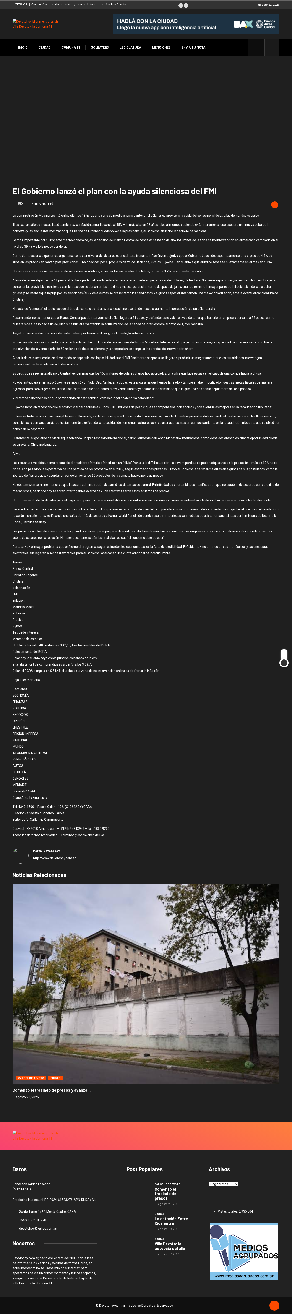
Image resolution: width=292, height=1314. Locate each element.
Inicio (23, 47)
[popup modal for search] (272, 47)
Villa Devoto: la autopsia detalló (170, 1246)
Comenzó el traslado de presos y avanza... (52, 1090)
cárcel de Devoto (31, 1078)
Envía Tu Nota (193, 47)
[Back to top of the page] (274, 1306)
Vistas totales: (228, 1211)
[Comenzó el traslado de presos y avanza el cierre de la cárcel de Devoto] (138, 1190)
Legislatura (130, 47)
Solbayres (100, 47)
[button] (180, 5)
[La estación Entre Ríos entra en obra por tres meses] (138, 1220)
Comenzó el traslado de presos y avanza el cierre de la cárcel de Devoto (78, 4)
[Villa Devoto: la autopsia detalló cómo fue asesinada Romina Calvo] (138, 1245)
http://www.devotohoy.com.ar (54, 858)
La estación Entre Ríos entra (171, 1221)
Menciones (161, 47)
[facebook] (258, 47)
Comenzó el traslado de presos (165, 1194)
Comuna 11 (71, 47)
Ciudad (45, 47)
